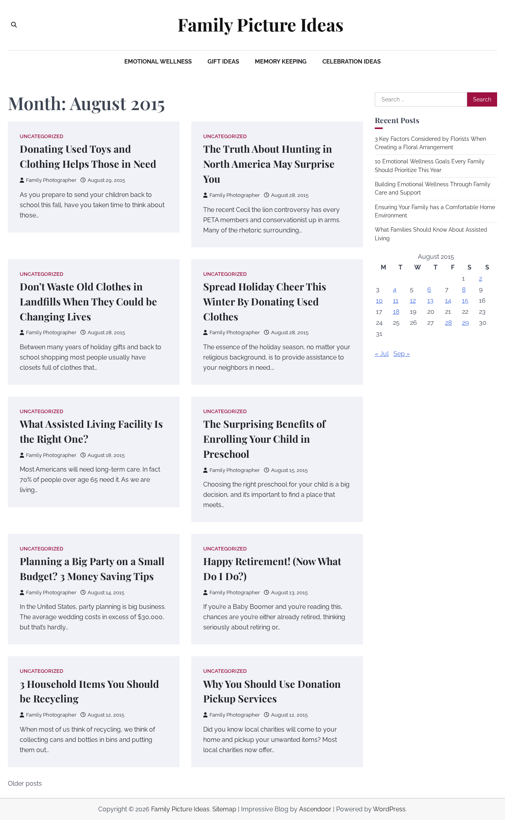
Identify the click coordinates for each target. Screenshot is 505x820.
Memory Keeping (281, 61)
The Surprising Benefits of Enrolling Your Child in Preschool (264, 438)
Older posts (25, 783)
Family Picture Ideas (261, 24)
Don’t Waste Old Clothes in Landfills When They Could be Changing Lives (88, 301)
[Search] (14, 25)
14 (448, 300)
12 (413, 300)
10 (379, 300)
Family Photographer (51, 180)
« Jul (382, 354)
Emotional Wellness (158, 61)
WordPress (389, 809)
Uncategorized (41, 136)
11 (395, 300)
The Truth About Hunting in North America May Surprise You (269, 163)
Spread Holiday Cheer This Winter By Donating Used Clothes (264, 301)
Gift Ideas (223, 61)
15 (465, 300)
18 (396, 311)
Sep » (401, 354)
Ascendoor (315, 809)
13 (430, 300)
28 (448, 322)
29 (465, 322)
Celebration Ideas (351, 61)
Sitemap (224, 809)
